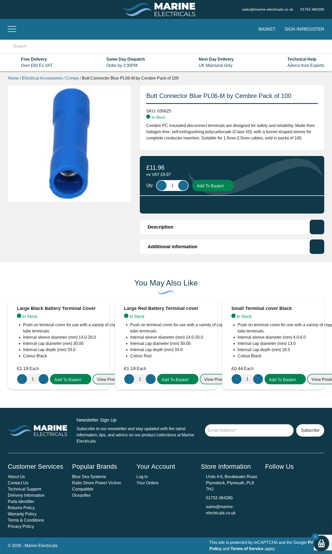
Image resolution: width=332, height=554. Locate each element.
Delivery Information (26, 495)
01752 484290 (219, 498)
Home (13, 78)
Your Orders (147, 483)
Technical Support (24, 489)
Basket (267, 29)
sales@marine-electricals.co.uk (221, 510)
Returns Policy (21, 508)
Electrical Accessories (42, 78)
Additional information (172, 246)
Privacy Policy (21, 526)
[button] (70, 379)
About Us (16, 476)
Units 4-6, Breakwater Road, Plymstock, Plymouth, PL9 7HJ (232, 482)
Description (160, 227)
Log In (142, 476)
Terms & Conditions (26, 520)
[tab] (232, 227)
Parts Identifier (21, 501)
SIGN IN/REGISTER (304, 29)
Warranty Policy (22, 514)
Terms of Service (247, 548)
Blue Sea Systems (89, 476)
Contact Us (18, 483)
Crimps (72, 78)
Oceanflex (81, 495)
